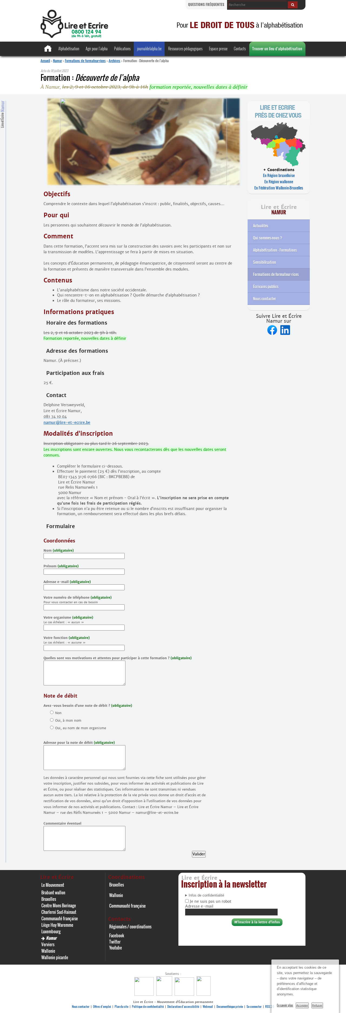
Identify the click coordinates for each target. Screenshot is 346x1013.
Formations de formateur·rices (85, 60)
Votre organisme (68, 617)
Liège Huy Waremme (57, 925)
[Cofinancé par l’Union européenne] (185, 994)
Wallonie (48, 951)
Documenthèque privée (230, 1006)
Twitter (115, 942)
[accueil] (74, 36)
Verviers (47, 944)
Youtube (115, 948)
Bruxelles (48, 899)
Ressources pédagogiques (185, 48)
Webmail (208, 1006)
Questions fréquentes (206, 4)
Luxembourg (51, 931)
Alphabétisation (68, 48)
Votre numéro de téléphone (78, 597)
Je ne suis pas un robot (210, 901)
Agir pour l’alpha (97, 48)
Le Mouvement (52, 885)
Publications (122, 48)
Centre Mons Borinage (58, 905)
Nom (59, 550)
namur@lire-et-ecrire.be (67, 422)
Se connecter (254, 1006)
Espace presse (218, 48)
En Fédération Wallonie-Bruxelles (278, 188)
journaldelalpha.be (149, 48)
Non (58, 713)
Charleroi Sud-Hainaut (58, 912)
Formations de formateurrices (276, 274)
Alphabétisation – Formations (275, 250)
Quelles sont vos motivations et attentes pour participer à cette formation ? (118, 658)
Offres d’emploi (102, 1006)
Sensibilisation (264, 262)
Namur (57, 60)
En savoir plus (285, 1005)
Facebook (116, 935)
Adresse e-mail (67, 582)
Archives (114, 60)
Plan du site (121, 1006)
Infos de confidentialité (206, 895)
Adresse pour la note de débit (79, 743)
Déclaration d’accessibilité (183, 1006)
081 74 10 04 (55, 416)
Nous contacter (264, 298)
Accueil (45, 60)
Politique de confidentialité (148, 1006)
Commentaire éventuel (62, 823)
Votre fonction (67, 638)
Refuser (317, 1005)
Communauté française (59, 918)
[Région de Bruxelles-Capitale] (165, 994)
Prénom (61, 566)
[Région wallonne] (204, 994)
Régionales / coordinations (130, 926)
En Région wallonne (278, 181)
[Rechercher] (293, 4)
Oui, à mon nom (68, 720)
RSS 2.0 (269, 1006)
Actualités (260, 225)
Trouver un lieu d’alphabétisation (277, 48)
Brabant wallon (53, 892)
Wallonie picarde (54, 957)
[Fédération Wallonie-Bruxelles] (144, 994)
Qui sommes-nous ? (267, 238)
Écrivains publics (265, 286)
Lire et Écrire (2, 114)
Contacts (240, 48)
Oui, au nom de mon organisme (80, 728)
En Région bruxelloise (279, 175)
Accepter (302, 1005)
